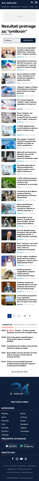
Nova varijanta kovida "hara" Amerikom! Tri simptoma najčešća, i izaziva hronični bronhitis (26, 77)
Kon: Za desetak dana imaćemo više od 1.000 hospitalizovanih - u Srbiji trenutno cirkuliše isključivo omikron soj (27, 233)
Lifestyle (5, 435)
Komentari (31, 325)
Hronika (4, 428)
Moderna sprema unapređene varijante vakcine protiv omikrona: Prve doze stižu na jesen (26, 273)
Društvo (20, 57)
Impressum (22, 466)
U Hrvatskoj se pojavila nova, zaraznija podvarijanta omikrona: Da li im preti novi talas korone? (27, 299)
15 (25, 316)
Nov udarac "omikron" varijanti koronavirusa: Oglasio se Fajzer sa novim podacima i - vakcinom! (26, 142)
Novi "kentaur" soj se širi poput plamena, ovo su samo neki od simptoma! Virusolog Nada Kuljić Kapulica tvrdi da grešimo (27, 247)
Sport (31, 7)
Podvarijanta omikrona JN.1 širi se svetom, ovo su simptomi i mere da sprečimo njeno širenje (27, 64)
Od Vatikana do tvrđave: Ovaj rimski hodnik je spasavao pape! (22, 347)
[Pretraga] (32, 2)
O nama (6, 466)
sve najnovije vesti (19, 372)
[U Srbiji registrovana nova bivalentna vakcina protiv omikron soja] (8, 130)
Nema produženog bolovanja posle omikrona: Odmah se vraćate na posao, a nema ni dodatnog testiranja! (26, 207)
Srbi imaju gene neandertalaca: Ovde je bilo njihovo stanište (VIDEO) (20, 339)
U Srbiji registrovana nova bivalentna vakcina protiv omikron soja (27, 128)
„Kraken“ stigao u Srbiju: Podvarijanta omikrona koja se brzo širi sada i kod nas (27, 90)
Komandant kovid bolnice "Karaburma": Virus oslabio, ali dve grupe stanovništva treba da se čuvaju (26, 220)
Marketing (32, 466)
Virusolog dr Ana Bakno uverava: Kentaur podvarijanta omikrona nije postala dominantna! (27, 194)
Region (19, 109)
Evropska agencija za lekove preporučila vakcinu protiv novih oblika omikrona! (26, 168)
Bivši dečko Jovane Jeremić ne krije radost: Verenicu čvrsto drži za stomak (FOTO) (22, 355)
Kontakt (13, 466)
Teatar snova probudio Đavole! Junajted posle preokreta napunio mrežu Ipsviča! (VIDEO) (21, 364)
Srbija (23, 420)
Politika (25, 7)
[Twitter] (25, 459)
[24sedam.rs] (9, 3)
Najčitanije (19, 325)
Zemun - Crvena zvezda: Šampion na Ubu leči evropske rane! (22, 332)
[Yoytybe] (21, 459)
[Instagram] (17, 459)
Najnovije (5, 7)
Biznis (23, 413)
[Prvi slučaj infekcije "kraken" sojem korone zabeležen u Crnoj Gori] (8, 104)
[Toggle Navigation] (36, 2)
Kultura (23, 417)
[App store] (11, 446)
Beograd (24, 424)
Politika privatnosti (24, 469)
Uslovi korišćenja (13, 472)
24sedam (10, 478)
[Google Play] (27, 446)
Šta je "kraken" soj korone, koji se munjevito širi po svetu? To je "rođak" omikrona (27, 116)
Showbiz (5, 420)
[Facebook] (12, 459)
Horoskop (24, 431)
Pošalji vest (11, 469)
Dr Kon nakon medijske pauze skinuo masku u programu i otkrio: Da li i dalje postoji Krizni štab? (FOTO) (27, 260)
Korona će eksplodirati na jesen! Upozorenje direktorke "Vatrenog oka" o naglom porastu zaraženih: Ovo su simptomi (26, 51)
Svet (18, 83)
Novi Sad (24, 435)
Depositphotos (26, 472)
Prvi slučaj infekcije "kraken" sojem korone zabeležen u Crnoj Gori (26, 102)
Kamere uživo (15, 7)
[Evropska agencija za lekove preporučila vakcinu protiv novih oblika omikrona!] (8, 169)
